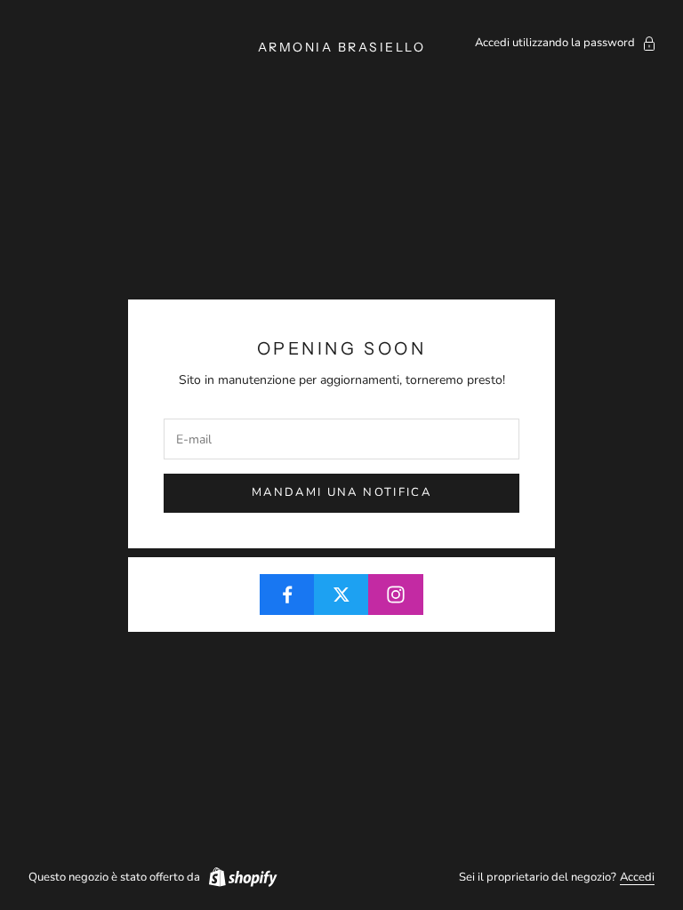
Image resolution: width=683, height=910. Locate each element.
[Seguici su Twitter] (341, 594)
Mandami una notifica (341, 492)
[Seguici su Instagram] (395, 594)
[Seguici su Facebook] (287, 594)
